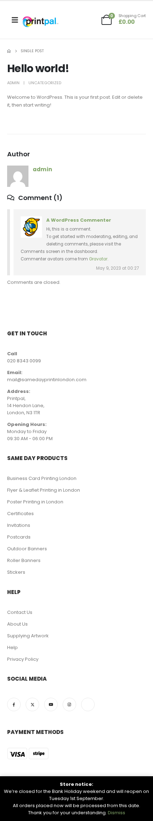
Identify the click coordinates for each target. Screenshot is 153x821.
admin (13, 83)
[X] (32, 704)
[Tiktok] (88, 704)
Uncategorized (44, 83)
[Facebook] (14, 704)
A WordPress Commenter (78, 220)
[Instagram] (69, 704)
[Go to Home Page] (9, 51)
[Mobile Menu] (15, 20)
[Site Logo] (40, 21)
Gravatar (98, 259)
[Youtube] (51, 704)
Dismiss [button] (116, 812)
